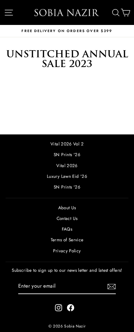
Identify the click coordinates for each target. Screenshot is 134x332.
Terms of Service (67, 239)
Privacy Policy (67, 250)
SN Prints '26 (67, 154)
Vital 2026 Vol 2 (67, 144)
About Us (67, 207)
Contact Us (67, 218)
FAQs (67, 229)
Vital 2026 (67, 165)
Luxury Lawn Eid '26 (67, 176)
